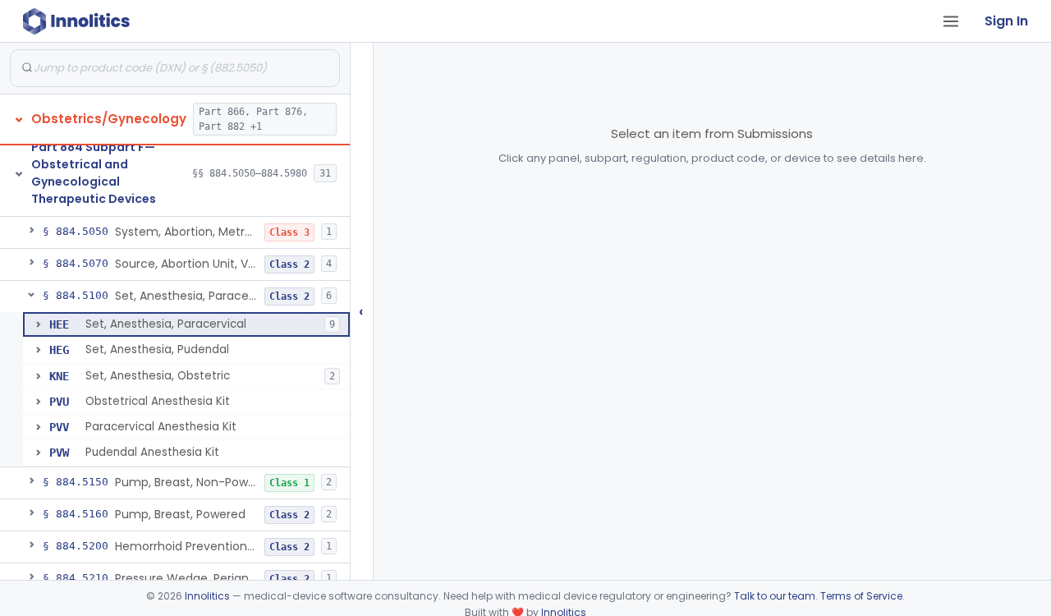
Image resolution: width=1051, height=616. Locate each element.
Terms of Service (861, 596)
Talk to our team (774, 596)
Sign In (1006, 20)
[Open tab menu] (951, 21)
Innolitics (207, 596)
